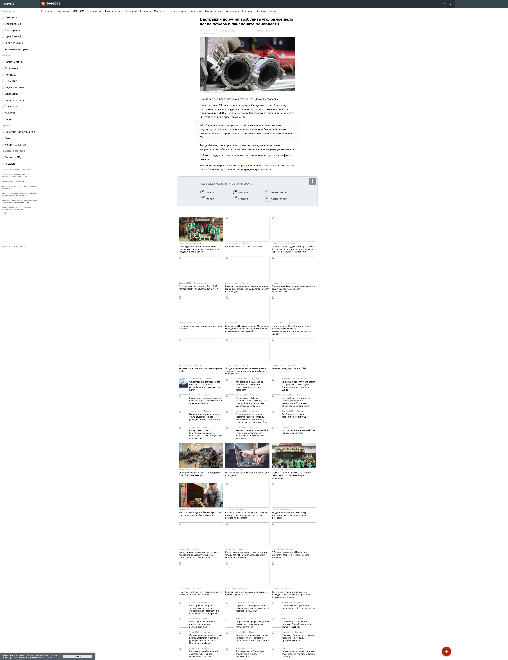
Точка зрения (94, 11)
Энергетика (195, 11)
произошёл (246, 165)
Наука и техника (177, 11)
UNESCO (78, 11)
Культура (261, 11)
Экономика (131, 11)
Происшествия (113, 11)
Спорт (272, 11)
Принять (77, 656)
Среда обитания (214, 11)
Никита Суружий (265, 31)
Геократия (46, 11)
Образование (63, 11)
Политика (145, 11)
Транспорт (247, 11)
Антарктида (232, 11)
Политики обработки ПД (47, 657)
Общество (159, 11)
